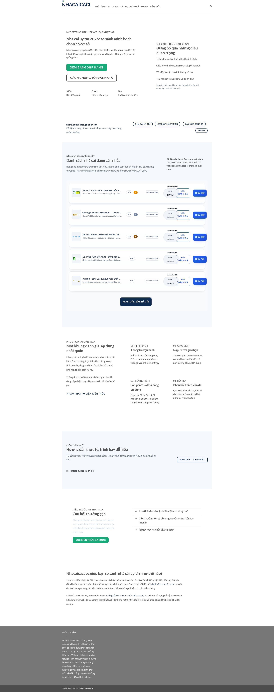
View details (170, 193)
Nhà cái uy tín (102, 6)
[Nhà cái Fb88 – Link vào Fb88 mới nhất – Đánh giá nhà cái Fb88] (76, 192)
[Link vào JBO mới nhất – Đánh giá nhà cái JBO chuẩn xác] (76, 259)
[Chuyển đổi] (136, 512)
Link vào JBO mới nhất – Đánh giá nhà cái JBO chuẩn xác (111, 256)
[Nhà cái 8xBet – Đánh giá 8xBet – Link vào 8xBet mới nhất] (76, 236)
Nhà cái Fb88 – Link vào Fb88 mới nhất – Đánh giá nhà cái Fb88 (114, 190)
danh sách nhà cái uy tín (163, 584)
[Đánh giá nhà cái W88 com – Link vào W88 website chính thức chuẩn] (76, 214)
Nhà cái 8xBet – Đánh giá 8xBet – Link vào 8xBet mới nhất (112, 234)
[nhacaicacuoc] (76, 6)
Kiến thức (155, 6)
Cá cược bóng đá (130, 6)
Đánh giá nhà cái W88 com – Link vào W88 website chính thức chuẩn (117, 212)
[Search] (211, 6)
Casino (115, 6)
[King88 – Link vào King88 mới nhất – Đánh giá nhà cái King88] (76, 281)
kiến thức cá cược (137, 595)
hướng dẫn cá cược (115, 595)
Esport (144, 6)
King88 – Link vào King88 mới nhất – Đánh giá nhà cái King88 (113, 278)
